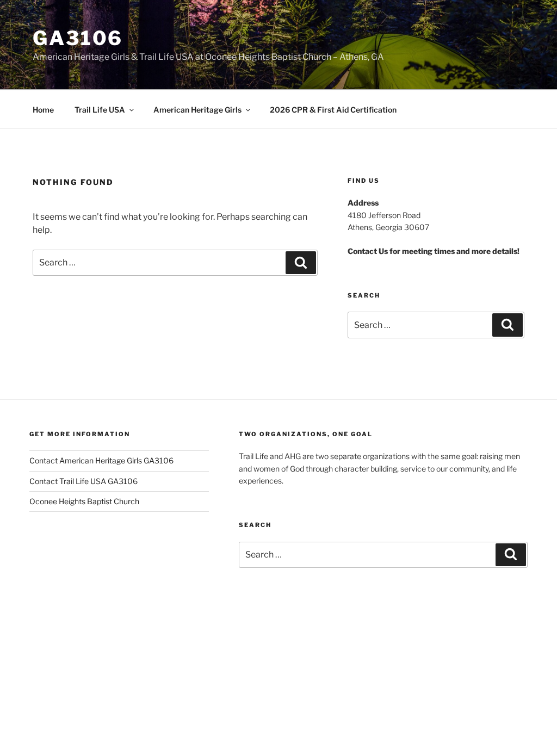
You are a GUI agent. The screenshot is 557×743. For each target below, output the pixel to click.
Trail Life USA (100, 109)
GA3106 (78, 38)
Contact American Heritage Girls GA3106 (101, 460)
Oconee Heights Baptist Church (84, 501)
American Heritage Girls (197, 109)
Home (43, 109)
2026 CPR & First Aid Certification (333, 109)
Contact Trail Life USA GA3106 (83, 481)
